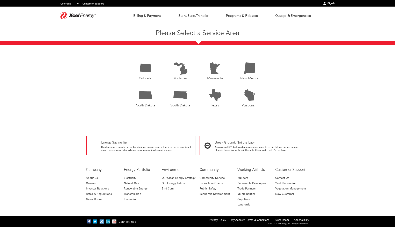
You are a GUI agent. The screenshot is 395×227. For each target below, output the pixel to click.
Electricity (130, 177)
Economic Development (215, 193)
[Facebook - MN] (89, 221)
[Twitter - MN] (95, 221)
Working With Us (251, 169)
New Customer (284, 193)
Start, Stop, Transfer (193, 16)
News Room (94, 199)
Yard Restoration (285, 183)
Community (209, 169)
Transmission (132, 193)
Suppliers (243, 199)
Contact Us (282, 177)
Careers (91, 183)
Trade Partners (246, 188)
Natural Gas (131, 183)
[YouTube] (114, 221)
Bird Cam (168, 188)
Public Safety (208, 188)
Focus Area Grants (211, 183)
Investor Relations (97, 188)
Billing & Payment (147, 16)
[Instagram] (102, 221)
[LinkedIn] (108, 221)
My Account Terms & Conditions (250, 219)
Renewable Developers (251, 183)
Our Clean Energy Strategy (178, 177)
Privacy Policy (217, 219)
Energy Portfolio (137, 169)
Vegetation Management (290, 188)
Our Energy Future (173, 183)
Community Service (212, 177)
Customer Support (93, 3)
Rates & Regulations (99, 193)
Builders (242, 177)
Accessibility (301, 219)
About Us (92, 177)
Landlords (243, 204)
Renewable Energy (136, 188)
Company (94, 169)
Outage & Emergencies (293, 16)
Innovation (130, 199)
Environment (172, 169)
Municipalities (246, 193)
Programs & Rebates (242, 16)
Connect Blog (127, 222)
